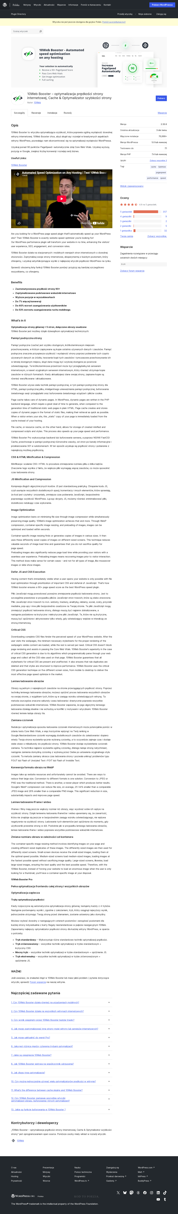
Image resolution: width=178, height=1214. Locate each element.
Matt (141, 1172)
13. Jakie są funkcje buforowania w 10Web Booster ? (38, 1109)
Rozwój (67, 112)
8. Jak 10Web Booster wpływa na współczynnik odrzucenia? (42, 1064)
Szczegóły (19, 112)
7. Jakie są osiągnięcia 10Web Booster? (31, 1055)
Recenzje (36, 112)
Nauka (77, 1167)
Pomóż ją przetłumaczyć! (114, 22)
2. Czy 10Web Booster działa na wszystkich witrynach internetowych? (47, 1011)
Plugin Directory (18, 14)
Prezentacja (48, 1167)
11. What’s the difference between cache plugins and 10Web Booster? (47, 1090)
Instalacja (52, 112)
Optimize (162, 167)
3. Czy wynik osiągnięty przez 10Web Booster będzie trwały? (42, 1020)
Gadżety (111, 1181)
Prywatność (16, 1181)
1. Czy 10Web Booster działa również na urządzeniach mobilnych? (45, 1002)
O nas (13, 1167)
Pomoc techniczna (83, 1172)
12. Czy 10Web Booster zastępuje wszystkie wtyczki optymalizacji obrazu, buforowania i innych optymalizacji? (40, 1099)
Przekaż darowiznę (116, 1176)
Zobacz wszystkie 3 (158, 160)
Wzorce (46, 1181)
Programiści (80, 1176)
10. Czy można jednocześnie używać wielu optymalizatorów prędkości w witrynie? (53, 1081)
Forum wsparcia (38, 982)
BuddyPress (144, 1181)
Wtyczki (46, 1176)
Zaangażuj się (112, 1167)
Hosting (14, 1176)
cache (153, 167)
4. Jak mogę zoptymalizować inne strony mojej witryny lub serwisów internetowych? (54, 1028)
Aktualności (16, 1172)
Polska (40, 1196)
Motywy (46, 1172)
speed (163, 178)
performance (152, 178)
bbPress (143, 1176)
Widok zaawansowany (132, 186)
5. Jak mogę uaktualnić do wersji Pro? (30, 1037)
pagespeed (161, 172)
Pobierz (161, 98)
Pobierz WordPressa (162, 5)
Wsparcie (162, 112)
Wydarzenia (111, 1172)
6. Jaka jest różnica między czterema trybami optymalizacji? (42, 1046)
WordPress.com (146, 1167)
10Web (37, 102)
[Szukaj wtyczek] (40, 31)
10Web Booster (19, 165)
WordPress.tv (82, 1181)
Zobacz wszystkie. (157, 236)
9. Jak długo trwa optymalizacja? (28, 1072)
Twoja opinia (126, 236)
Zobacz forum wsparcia (132, 270)
